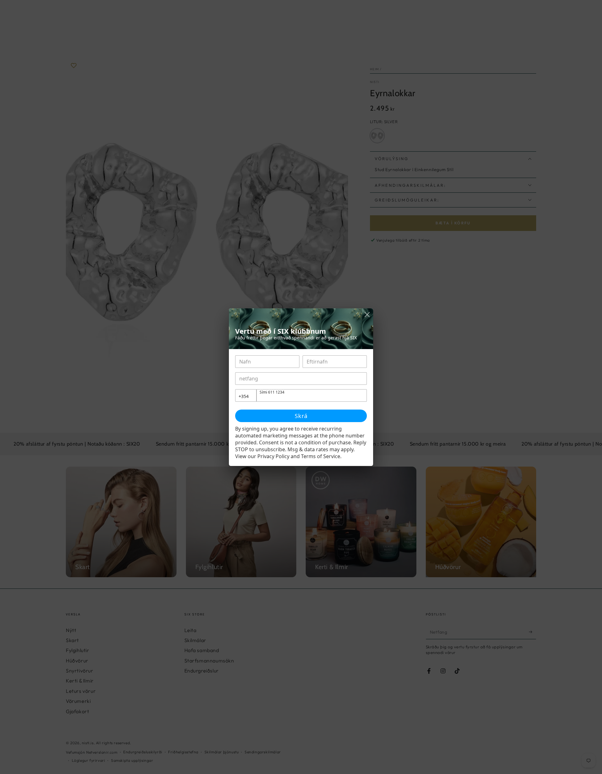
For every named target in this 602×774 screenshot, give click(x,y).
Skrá (301, 416)
